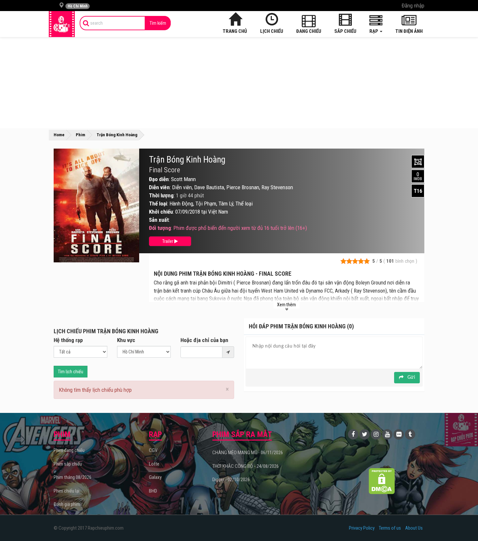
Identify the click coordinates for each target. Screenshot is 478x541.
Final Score (164, 170)
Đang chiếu (308, 31)
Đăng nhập (413, 5)
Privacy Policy (362, 528)
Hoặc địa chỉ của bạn (204, 340)
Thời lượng (161, 195)
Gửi (410, 377)
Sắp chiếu (345, 31)
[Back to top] (463, 523)
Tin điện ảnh (409, 31)
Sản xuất (159, 220)
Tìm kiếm (158, 23)
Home (59, 134)
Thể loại (158, 203)
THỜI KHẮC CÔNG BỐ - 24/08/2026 (245, 466)
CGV (153, 450)
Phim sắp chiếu (68, 464)
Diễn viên (159, 187)
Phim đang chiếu (69, 450)
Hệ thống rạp (68, 340)
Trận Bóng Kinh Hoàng (187, 159)
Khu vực (126, 340)
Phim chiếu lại (66, 491)
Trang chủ (235, 31)
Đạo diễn (159, 179)
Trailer (168, 241)
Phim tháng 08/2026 (72, 477)
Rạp (374, 31)
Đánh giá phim (67, 504)
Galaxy (155, 477)
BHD (153, 491)
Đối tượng (160, 228)
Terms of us (390, 528)
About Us (414, 528)
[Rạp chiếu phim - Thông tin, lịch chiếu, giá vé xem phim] (62, 24)
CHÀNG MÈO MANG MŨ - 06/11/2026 (247, 452)
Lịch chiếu (271, 31)
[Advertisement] (239, 82)
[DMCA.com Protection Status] (382, 481)
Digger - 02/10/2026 (231, 479)
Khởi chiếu (161, 212)
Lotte (154, 464)
